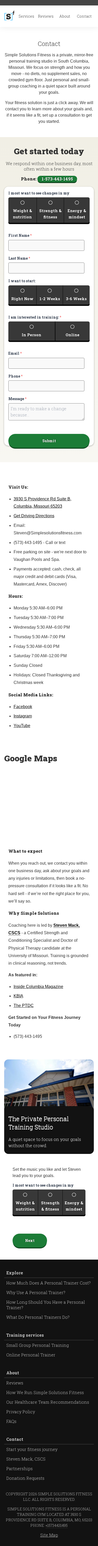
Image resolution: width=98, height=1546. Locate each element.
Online (72, 334)
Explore (14, 1272)
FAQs (11, 1421)
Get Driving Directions (34, 516)
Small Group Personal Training (37, 1345)
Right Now (22, 298)
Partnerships (19, 1468)
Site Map (49, 1535)
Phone (15, 376)
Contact (84, 16)
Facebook (23, 706)
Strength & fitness (50, 213)
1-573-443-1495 (57, 179)
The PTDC (24, 1005)
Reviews (46, 16)
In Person (31, 334)
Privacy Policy (20, 1411)
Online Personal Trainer (30, 1354)
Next (29, 1240)
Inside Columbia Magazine (38, 986)
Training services (25, 1335)
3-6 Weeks (76, 298)
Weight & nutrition (22, 213)
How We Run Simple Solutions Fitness (45, 1392)
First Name (20, 235)
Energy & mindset (77, 213)
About (64, 16)
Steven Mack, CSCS (25, 1459)
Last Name (19, 258)
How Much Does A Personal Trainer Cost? (48, 1283)
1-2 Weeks (49, 298)
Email (15, 353)
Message (17, 398)
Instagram (23, 716)
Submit (49, 440)
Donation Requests (25, 1478)
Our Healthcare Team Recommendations (47, 1402)
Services (26, 16)
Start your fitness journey (31, 1449)
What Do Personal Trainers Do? (38, 1317)
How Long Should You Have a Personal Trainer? (45, 1304)
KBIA (18, 996)
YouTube (22, 725)
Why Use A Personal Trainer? (35, 1292)
